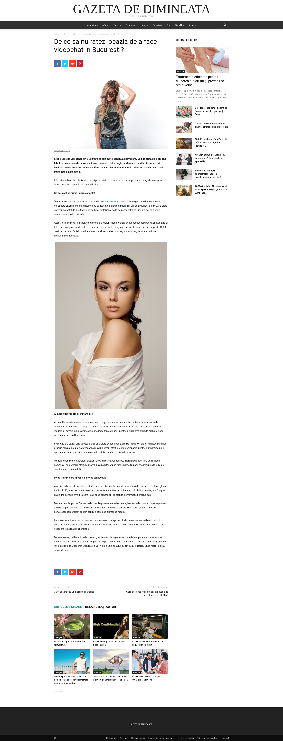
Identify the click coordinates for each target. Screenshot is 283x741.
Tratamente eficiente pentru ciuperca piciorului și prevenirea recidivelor (200, 81)
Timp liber (180, 25)
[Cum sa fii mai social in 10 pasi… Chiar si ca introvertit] (150, 661)
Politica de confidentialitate (161, 738)
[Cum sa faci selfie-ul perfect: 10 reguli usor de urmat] (150, 626)
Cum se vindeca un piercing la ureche (74, 591)
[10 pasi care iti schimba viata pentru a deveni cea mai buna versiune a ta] (111, 661)
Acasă (57, 34)
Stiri (168, 25)
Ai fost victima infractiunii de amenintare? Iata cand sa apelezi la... (210, 158)
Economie (130, 25)
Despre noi (111, 738)
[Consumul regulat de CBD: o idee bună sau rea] (111, 626)
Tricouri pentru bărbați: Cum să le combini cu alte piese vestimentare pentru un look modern (71, 679)
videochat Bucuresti (113, 201)
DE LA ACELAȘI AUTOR (100, 606)
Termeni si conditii (185, 738)
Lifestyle (144, 25)
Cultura (117, 25)
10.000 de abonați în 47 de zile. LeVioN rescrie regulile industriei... (211, 142)
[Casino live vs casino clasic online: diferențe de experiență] (184, 127)
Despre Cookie (138, 738)
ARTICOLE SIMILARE (68, 606)
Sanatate (157, 25)
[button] (225, 25)
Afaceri (105, 25)
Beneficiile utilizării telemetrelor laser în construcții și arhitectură (208, 173)
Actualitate (92, 25)
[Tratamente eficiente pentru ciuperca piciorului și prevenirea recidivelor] (202, 60)
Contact (225, 738)
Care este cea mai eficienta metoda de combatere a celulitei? (147, 593)
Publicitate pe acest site (208, 738)
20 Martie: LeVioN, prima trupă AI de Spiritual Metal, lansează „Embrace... (211, 189)
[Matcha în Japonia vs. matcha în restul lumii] (72, 626)
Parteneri (124, 738)
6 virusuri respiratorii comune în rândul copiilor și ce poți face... (211, 111)
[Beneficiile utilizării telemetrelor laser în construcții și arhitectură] (184, 174)
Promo (192, 25)
